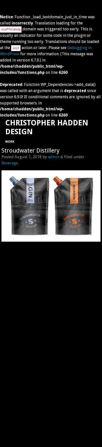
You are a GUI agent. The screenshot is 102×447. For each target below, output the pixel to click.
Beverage (9, 163)
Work (9, 141)
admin (53, 157)
